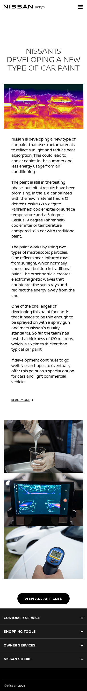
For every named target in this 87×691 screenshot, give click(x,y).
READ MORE (20, 399)
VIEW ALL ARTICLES (43, 598)
